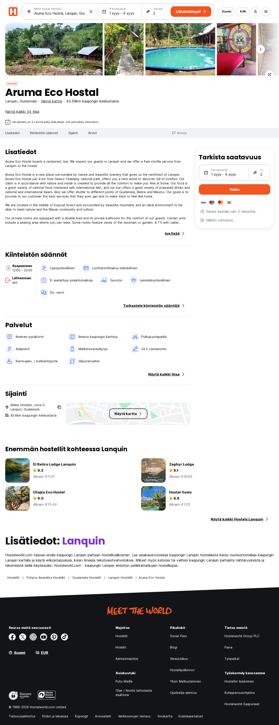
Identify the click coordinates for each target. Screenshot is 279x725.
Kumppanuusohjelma (240, 692)
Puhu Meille (124, 681)
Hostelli (12, 83)
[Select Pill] (255, 11)
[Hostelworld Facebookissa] (12, 636)
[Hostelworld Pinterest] (54, 636)
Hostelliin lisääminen (239, 681)
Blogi (173, 647)
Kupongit (81, 716)
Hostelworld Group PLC (242, 636)
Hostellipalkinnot (182, 670)
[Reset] (91, 11)
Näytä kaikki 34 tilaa (22, 111)
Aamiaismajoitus (127, 658)
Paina (229, 647)
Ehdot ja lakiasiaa (55, 716)
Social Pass (178, 636)
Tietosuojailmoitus (22, 716)
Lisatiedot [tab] (12, 133)
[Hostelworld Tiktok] (64, 636)
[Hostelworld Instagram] (33, 636)
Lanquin (11, 101)
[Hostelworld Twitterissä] (22, 636)
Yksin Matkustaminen (185, 681)
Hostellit (122, 636)
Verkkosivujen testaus (134, 716)
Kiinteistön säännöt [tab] (44, 133)
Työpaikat (232, 658)
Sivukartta (165, 716)
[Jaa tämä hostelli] (269, 74)
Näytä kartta (51, 101)
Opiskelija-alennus (183, 692)
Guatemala (28, 101)
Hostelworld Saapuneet (242, 704)
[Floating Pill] (260, 49)
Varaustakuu (179, 658)
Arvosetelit (103, 716)
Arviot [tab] (92, 133)
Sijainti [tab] (73, 133)
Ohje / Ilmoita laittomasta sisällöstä (134, 693)
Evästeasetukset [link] (191, 716)
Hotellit (121, 647)
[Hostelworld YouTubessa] (43, 636)
